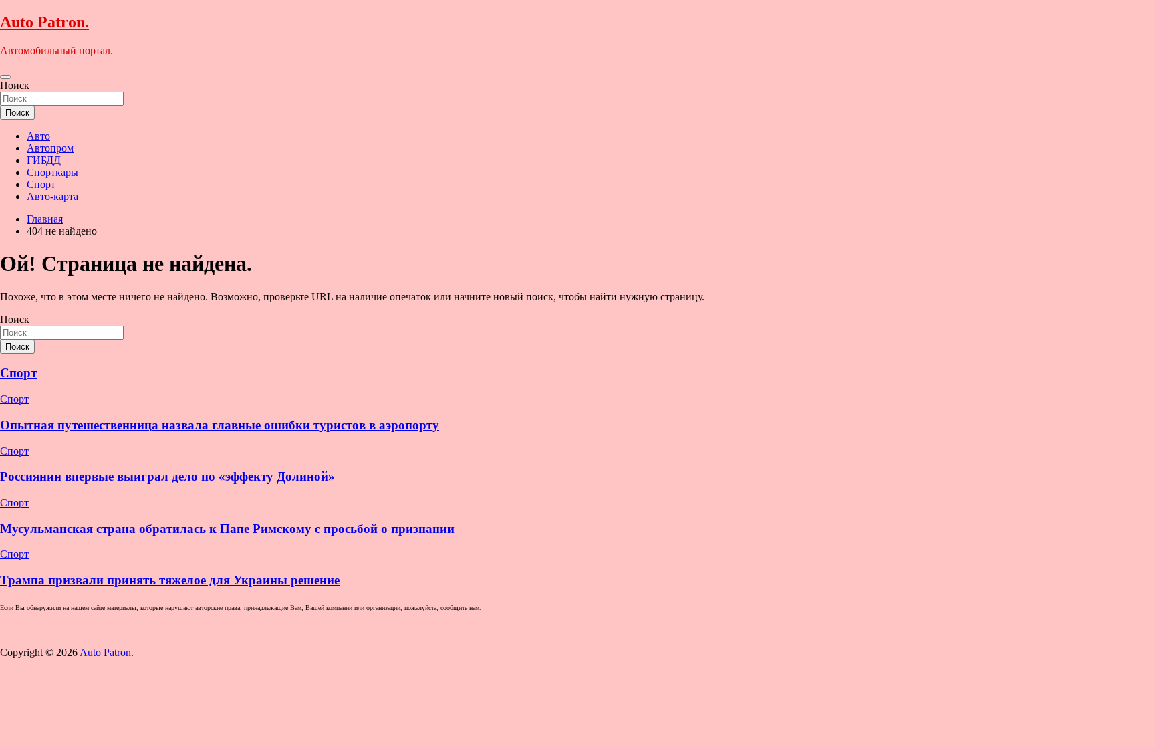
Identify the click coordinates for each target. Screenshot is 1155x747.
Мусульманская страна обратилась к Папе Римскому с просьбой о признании (227, 529)
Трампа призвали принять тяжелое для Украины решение (170, 580)
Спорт (41, 184)
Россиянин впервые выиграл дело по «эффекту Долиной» (167, 476)
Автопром (50, 148)
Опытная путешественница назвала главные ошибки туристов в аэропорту (219, 425)
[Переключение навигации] (5, 77)
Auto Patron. (44, 22)
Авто (38, 136)
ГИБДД (44, 160)
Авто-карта (52, 196)
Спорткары (52, 172)
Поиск (14, 85)
